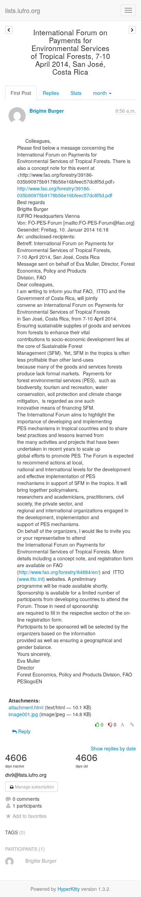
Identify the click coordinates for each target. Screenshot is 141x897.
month (100, 92)
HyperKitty (68, 888)
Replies (51, 92)
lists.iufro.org (22, 10)
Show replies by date (113, 748)
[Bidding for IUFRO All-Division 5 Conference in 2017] (8, 30)
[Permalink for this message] (132, 724)
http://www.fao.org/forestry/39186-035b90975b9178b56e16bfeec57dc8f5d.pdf (64, 192)
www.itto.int (31, 578)
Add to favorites (30, 815)
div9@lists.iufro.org (26, 774)
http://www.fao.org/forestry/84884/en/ (59, 572)
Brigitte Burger (46, 110)
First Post (21, 92)
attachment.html (26, 707)
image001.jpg (23, 714)
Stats (75, 92)
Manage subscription (34, 786)
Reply (23, 731)
